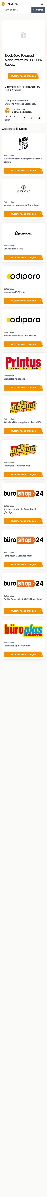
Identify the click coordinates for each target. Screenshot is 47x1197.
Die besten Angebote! (14, 379)
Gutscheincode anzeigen (23, 76)
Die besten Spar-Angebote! (17, 645)
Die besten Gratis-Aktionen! (17, 465)
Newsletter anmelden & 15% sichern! (21, 205)
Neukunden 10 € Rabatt (15, 292)
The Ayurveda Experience (23, 104)
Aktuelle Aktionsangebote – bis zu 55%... (23, 422)
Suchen (39, 9)
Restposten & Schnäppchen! (18, 555)
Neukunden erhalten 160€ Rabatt (20, 335)
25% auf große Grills (13, 248)
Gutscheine (22, 100)
